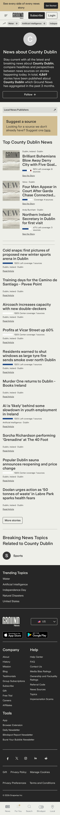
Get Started (51, 6)
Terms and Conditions (42, 782)
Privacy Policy (18, 772)
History (6, 661)
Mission (7, 666)
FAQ (32, 661)
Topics (33, 694)
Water (11, 23)
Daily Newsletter (11, 730)
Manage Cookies (40, 772)
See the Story (28, 175)
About (6, 657)
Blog (5, 671)
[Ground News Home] (18, 16)
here (47, 130)
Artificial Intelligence (32, 23)
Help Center (36, 657)
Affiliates (7, 705)
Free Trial (7, 695)
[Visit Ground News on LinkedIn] (35, 758)
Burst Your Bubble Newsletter (18, 739)
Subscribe (36, 15)
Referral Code (37, 684)
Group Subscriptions (14, 681)
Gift (4, 690)
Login (51, 15)
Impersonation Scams (41, 699)
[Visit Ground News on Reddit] (46, 758)
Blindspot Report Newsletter (18, 734)
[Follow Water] (16, 23)
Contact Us (36, 666)
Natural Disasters (13, 595)
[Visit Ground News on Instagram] (25, 758)
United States (11, 601)
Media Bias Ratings (40, 671)
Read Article (8, 271)
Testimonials (9, 676)
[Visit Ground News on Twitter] (16, 758)
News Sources (38, 689)
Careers (7, 700)
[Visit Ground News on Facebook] (7, 758)
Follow (28, 94)
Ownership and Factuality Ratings (43, 678)
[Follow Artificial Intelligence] (44, 23)
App (5, 720)
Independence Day (14, 589)
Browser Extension (12, 725)
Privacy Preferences (14, 782)
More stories (12, 520)
